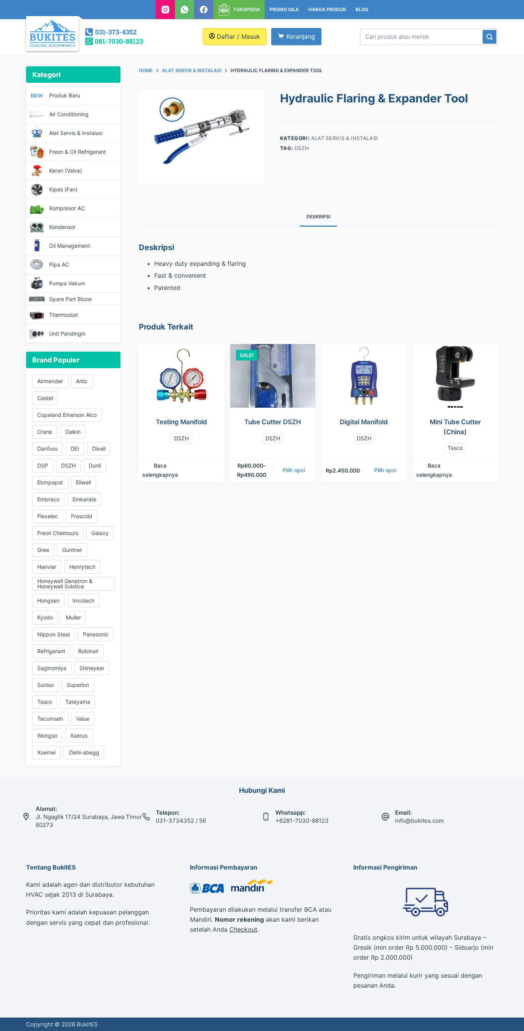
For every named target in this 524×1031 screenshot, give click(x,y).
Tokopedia (246, 9)
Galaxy (100, 533)
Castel (45, 398)
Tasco (455, 448)
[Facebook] (203, 9)
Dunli (95, 465)
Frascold (81, 516)
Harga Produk (327, 9)
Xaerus (78, 735)
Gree (43, 550)
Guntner (72, 550)
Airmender (50, 381)
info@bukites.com (419, 820)
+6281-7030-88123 (302, 820)
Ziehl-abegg (84, 752)
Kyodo (45, 617)
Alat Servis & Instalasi (344, 138)
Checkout (243, 929)
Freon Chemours (57, 533)
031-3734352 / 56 (181, 820)
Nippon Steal (53, 634)
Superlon (78, 685)
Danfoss (47, 448)
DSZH (302, 148)
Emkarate (84, 499)
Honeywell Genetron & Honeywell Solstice (64, 584)
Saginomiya (51, 668)
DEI (75, 448)
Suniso (45, 685)
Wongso (47, 735)
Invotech (83, 600)
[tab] (318, 216)
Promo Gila (284, 9)
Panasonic (96, 634)
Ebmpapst (50, 482)
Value (82, 718)
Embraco (48, 499)
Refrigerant (51, 651)
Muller (73, 617)
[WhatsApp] (184, 9)
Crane (44, 431)
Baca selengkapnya (160, 470)
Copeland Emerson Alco (67, 415)
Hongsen (48, 600)
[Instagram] (165, 9)
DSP (42, 465)
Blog (362, 9)
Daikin (73, 431)
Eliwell (83, 482)
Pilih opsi (294, 470)
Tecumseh (50, 718)
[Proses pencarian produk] (489, 37)
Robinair (88, 651)
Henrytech (82, 566)
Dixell (98, 448)
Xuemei (46, 752)
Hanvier (46, 566)
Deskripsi (318, 216)
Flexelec (47, 516)
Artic (81, 381)
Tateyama (77, 701)
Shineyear (91, 668)
